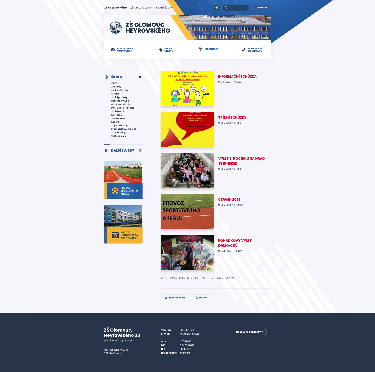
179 (211, 278)
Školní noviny (118, 132)
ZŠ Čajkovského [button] (140, 7)
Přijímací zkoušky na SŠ (123, 128)
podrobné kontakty (248, 332)
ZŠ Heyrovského (115, 7)
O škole (115, 93)
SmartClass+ (118, 118)
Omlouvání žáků (119, 90)
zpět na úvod (176, 297)
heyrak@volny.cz (189, 334)
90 (203, 278)
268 (219, 278)
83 (187, 278)
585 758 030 (187, 330)
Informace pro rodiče (122, 107)
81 (180, 278)
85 (196, 278)
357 (228, 278)
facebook (261, 7)
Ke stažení (116, 114)
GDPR (114, 83)
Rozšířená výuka (120, 100)
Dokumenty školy (120, 104)
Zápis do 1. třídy (119, 125)
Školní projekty (119, 97)
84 (192, 278)
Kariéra (115, 121)
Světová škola (119, 136)
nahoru (203, 297)
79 (171, 278)
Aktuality (116, 86)
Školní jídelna (164, 7)
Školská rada (118, 111)
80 (175, 278)
